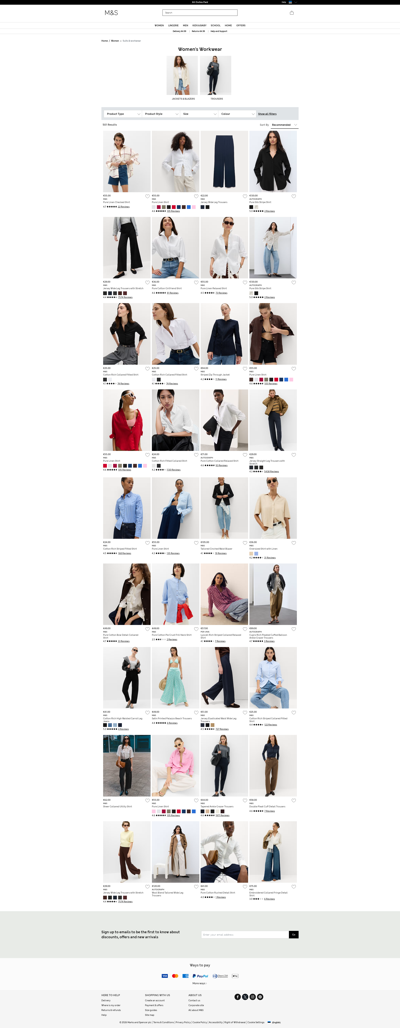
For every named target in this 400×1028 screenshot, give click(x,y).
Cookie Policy (199, 1022)
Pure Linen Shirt (160, 202)
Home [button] (228, 25)
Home (104, 40)
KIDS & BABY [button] (199, 25)
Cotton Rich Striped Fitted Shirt (120, 548)
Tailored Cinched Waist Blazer (216, 548)
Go (293, 934)
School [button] (215, 25)
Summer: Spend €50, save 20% (200, 2)
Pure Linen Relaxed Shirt (214, 288)
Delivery (105, 1000)
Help (104, 1015)
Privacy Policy (183, 1022)
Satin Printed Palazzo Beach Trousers (172, 718)
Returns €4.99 (198, 31)
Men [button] (185, 25)
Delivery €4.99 (179, 31)
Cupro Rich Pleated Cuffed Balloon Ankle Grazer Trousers (268, 636)
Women (115, 40)
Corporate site (196, 1005)
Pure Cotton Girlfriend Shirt (167, 288)
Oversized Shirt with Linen (263, 548)
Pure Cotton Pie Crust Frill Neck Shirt (172, 635)
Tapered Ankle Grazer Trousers (217, 806)
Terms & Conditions (163, 1022)
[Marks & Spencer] (111, 13)
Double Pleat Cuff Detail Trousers (267, 806)
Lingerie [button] (173, 25)
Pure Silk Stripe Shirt (260, 202)
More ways (198, 983)
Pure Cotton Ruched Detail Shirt (218, 892)
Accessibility (216, 1022)
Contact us (194, 1000)
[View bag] (292, 13)
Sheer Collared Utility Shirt (117, 806)
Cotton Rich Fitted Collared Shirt (169, 460)
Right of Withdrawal (235, 1022)
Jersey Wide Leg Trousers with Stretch (123, 288)
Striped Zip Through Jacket (215, 374)
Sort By (264, 125)
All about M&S (195, 1010)
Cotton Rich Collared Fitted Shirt (120, 374)
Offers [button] (240, 25)
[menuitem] (159, 25)
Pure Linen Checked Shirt (116, 202)
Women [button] (159, 25)
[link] (290, 2)
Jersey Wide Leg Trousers (214, 202)
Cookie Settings (256, 1022)
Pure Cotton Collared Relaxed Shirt (219, 460)
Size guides (151, 1010)
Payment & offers (154, 1005)
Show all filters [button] (267, 114)
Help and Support (219, 31)
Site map (149, 1015)
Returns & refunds (111, 1010)
